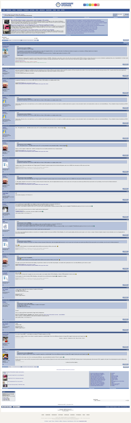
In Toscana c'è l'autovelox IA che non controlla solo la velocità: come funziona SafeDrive (83, 24)
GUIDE (58, 10)
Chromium (113, 373)
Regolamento (55, 17)
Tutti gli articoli (5, 35)
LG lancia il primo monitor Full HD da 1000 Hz (75, 33)
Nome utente (115, 14)
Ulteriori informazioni (86, 418)
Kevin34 (25, 83)
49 (15, 40)
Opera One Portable (114, 376)
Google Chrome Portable (115, 383)
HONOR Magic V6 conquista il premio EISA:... (98, 379)
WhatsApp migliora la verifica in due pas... (97, 376)
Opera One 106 (114, 377)
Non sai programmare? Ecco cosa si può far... (15, 381)
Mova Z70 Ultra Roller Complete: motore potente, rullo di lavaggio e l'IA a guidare (30, 20)
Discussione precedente (61, 369)
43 (14, 40)
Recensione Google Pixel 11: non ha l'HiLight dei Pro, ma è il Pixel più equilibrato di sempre (32, 25)
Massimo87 (5, 334)
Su (128, 406)
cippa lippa (5, 193)
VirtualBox (113, 385)
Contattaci (107, 406)
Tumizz (4, 80)
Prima (10, 40)
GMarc (4, 302)
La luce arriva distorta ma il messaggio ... (97, 373)
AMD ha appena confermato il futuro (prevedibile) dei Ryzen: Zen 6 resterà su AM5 (82, 27)
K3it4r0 (4, 204)
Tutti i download (113, 388)
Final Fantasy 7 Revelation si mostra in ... (97, 384)
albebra (4, 97)
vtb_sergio (5, 289)
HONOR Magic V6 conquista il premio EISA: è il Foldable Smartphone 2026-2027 (82, 29)
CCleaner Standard (114, 379)
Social (77, 421)
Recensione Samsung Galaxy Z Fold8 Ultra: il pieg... (16, 384)
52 (19, 40)
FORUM (54, 10)
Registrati (14, 17)
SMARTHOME (49, 10)
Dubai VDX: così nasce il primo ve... (97, 381)
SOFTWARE (32, 10)
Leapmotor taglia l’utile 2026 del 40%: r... (97, 385)
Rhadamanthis (23, 150)
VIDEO (84, 415)
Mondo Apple (16, 14)
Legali (50, 421)
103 (30, 40)
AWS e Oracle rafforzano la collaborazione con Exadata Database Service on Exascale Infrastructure (85, 21)
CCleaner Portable (114, 378)
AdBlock (60, 421)
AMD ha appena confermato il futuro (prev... (98, 378)
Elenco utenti (86, 17)
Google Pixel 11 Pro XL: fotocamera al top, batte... (16, 378)
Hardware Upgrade (113, 406)
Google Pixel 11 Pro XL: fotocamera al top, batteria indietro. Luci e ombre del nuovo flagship (32, 29)
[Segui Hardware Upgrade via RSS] (93, 5)
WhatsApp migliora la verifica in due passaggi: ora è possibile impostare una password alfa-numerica (85, 25)
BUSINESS (72, 415)
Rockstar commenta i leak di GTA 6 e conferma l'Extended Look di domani (80, 30)
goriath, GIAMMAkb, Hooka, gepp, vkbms (39, 83)
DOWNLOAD (66, 415)
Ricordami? (127, 14)
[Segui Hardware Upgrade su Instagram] (98, 5)
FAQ (33, 17)
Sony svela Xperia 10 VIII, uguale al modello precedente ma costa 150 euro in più (82, 26)
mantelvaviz (6, 46)
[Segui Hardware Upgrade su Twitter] (87, 5)
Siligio (4, 70)
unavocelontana (29, 150)
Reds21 (20, 150)
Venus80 (33, 150)
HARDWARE (9, 10)
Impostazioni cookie (83, 421)
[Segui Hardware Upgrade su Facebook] (84, 5)
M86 (4, 221)
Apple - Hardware (21, 14)
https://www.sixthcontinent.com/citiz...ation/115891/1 (54, 314)
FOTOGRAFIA (26, 10)
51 (18, 40)
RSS (75, 421)
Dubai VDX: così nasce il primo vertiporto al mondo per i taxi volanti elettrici (81, 31)
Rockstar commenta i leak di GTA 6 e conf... (98, 380)
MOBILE (14, 10)
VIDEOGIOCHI (19, 10)
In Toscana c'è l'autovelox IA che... (96, 375)
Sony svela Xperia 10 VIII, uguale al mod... (98, 377)
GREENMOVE (42, 10)
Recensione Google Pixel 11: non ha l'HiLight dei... (16, 375)
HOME (4, 10)
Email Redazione (71, 421)
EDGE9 (37, 10)
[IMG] (6, 399)
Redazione (65, 421)
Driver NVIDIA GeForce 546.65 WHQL (117, 381)
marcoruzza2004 (21, 83)
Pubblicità (57, 421)
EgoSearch (116, 17)
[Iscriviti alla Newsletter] (90, 5)
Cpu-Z (112, 380)
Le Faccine (4, 398)
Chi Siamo (46, 421)
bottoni (47, 83)
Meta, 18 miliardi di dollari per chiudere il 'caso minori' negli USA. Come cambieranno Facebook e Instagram (87, 22)
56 (25, 40)
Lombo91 (5, 160)
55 (24, 40)
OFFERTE (63, 10)
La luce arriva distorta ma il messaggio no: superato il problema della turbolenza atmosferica (84, 20)
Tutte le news (68, 35)
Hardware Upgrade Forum (8, 14)
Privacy (53, 421)
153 (32, 40)
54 (22, 40)
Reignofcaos (29, 83)
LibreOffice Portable (114, 375)
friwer (4, 351)
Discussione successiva (70, 369)
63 (28, 40)
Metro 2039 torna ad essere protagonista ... (98, 383)
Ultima (35, 40)
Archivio (118, 406)
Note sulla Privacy (124, 406)
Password (114, 15)
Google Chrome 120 (114, 384)
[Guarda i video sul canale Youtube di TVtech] (95, 5)
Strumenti (125, 42)
